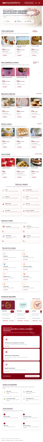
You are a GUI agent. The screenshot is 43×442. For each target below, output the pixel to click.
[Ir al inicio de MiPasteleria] (11, 3)
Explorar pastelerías (36, 298)
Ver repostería (39, 93)
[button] (36, 3)
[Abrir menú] (39, 3)
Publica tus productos (29, 2)
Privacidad (3, 440)
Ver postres (39, 123)
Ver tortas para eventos (36, 63)
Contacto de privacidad (18, 440)
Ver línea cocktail (38, 153)
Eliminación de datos (10, 440)
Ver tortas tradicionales (35, 31)
